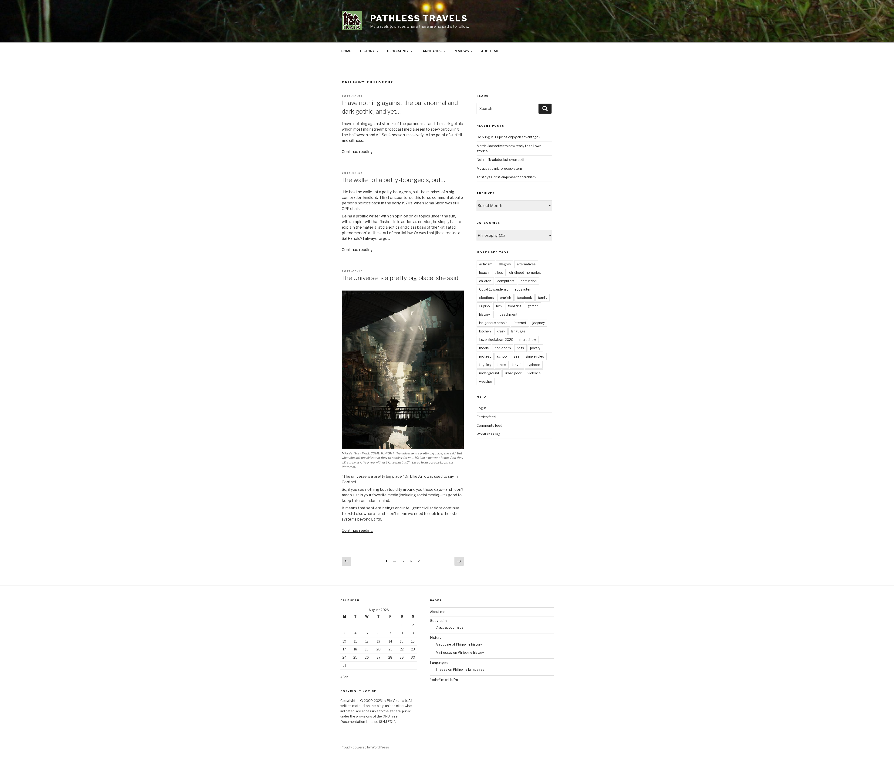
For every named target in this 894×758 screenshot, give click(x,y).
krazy (501, 331)
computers (506, 281)
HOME (346, 51)
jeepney (538, 323)
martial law (527, 340)
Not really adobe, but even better (502, 160)
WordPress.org (488, 434)
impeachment (507, 314)
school (502, 356)
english (505, 298)
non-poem (503, 348)
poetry (535, 348)
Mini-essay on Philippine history (460, 652)
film (499, 306)
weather (485, 381)
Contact (349, 482)
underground (489, 373)
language (518, 331)
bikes (499, 272)
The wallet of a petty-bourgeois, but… (393, 179)
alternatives (526, 264)
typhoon (533, 365)
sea (516, 356)
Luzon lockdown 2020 (496, 340)
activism (485, 264)
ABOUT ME (490, 51)
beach (484, 272)
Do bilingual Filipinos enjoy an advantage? (508, 137)
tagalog (485, 365)
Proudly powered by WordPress (364, 747)
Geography (438, 621)
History (435, 638)
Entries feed (486, 417)
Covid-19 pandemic (493, 289)
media (484, 348)
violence (534, 373)
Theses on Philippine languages (460, 669)
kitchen (485, 331)
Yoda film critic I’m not (447, 680)
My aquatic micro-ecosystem (499, 168)
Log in (481, 408)
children (485, 281)
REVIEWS (461, 51)
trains (501, 365)
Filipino (484, 306)
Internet (520, 323)
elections (486, 298)
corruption (529, 281)
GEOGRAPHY (398, 51)
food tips (515, 306)
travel (516, 365)
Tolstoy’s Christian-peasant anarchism (506, 177)
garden (533, 306)
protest (485, 356)
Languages (439, 663)
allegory (504, 264)
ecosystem (523, 289)
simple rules (534, 356)
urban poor (513, 373)
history (484, 314)
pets (520, 348)
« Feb (344, 677)
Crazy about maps (449, 627)
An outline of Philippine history (459, 644)
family (542, 298)
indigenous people (493, 323)
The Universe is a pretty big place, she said (399, 277)
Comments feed (489, 425)
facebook (524, 298)
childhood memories (525, 272)
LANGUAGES (431, 51)
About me (437, 612)
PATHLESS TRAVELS (419, 18)
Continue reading (357, 151)
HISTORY (367, 51)
